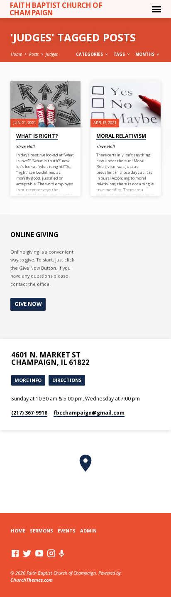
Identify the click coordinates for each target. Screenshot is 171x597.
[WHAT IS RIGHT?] (45, 104)
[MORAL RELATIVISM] (125, 104)
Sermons (41, 530)
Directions (67, 380)
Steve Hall (25, 146)
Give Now (28, 303)
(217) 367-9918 (29, 412)
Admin (88, 530)
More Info (28, 380)
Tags (119, 54)
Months (145, 54)
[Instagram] (51, 553)
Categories (90, 54)
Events (67, 530)
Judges (52, 54)
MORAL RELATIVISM (121, 135)
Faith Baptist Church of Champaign (56, 8)
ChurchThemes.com (31, 580)
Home (16, 54)
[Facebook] (15, 553)
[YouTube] (39, 553)
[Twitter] (27, 553)
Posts (34, 54)
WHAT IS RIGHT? (37, 135)
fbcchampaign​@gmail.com (89, 412)
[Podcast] (61, 553)
